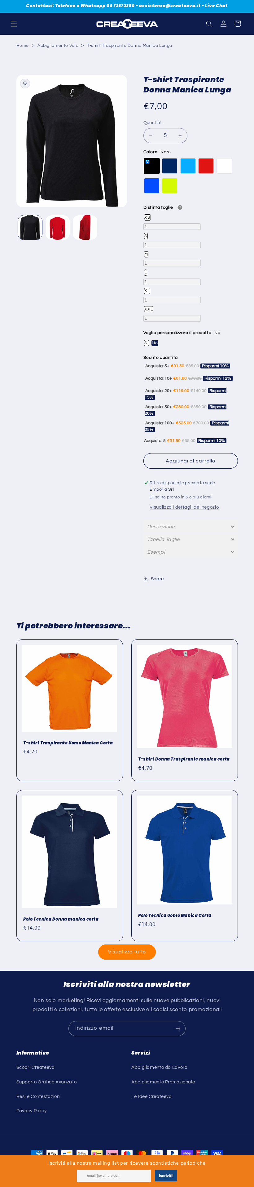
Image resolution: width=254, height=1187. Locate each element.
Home (22, 45)
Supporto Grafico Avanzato (46, 1082)
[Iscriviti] (178, 1028)
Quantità (152, 123)
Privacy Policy (31, 1111)
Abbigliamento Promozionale (163, 1082)
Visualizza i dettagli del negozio (184, 507)
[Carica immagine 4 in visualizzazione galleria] (85, 227)
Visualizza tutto (127, 951)
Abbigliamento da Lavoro (159, 1067)
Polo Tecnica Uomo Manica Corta (175, 915)
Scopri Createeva (35, 1067)
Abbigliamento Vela (57, 45)
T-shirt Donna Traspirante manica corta (184, 759)
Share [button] (157, 579)
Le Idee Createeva (151, 1096)
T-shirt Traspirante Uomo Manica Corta (68, 743)
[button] (14, 23)
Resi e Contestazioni (38, 1096)
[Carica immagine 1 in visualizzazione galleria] (30, 227)
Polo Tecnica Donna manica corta (61, 919)
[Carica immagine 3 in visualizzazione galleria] (58, 227)
